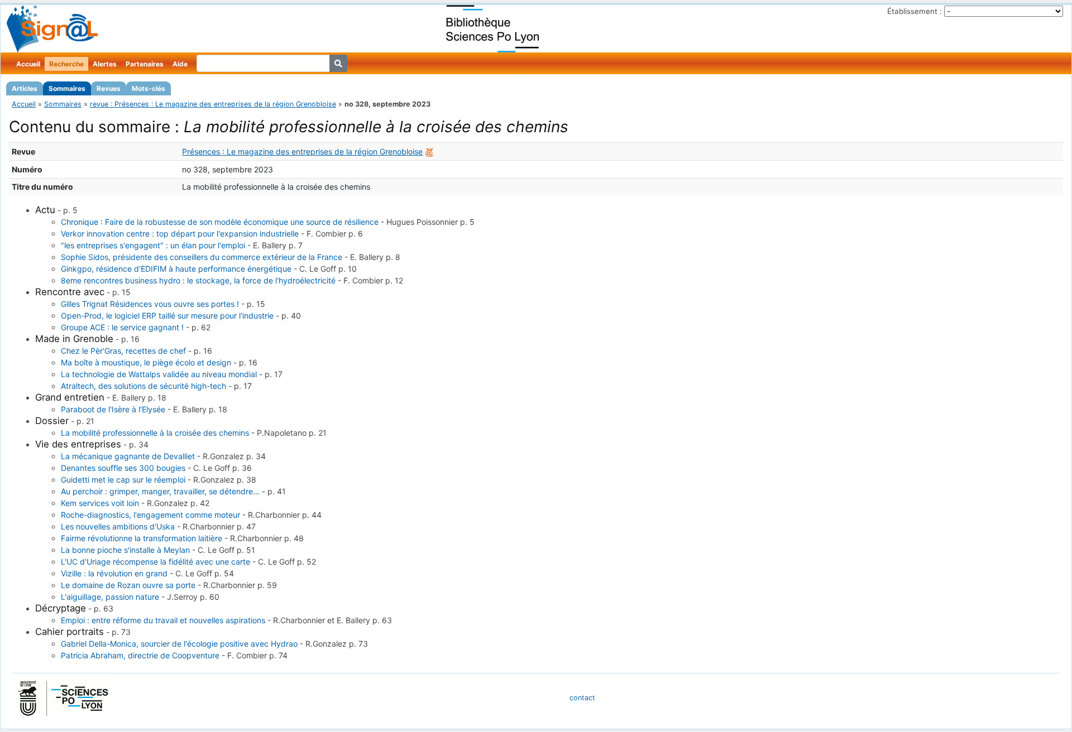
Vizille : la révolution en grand (114, 573)
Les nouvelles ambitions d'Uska (118, 526)
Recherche (66, 64)
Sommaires (67, 88)
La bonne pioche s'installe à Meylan (125, 550)
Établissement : (914, 11)
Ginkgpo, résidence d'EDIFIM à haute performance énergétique (176, 268)
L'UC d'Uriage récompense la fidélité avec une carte (155, 561)
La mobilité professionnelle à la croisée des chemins (155, 432)
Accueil (28, 64)
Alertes (105, 64)
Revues (109, 88)
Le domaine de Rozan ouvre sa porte (128, 585)
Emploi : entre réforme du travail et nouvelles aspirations (163, 620)
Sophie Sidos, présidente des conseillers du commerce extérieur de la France (201, 257)
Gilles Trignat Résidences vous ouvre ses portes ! (150, 304)
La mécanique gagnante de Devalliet (128, 456)
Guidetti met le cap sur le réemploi (123, 479)
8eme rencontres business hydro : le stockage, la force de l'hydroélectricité (198, 280)
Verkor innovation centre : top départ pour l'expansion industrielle (180, 233)
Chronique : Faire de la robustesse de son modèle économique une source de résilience (220, 222)
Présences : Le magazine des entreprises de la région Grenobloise (302, 151)
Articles (24, 88)
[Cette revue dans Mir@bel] (429, 151)
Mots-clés (148, 88)
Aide (180, 64)
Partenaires (145, 64)
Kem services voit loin (100, 503)
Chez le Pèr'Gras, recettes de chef (123, 350)
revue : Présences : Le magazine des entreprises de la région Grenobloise (213, 104)
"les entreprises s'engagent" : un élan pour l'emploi (153, 245)
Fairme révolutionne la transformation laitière (141, 538)
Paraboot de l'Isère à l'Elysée (113, 409)
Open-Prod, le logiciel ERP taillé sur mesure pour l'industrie (167, 315)
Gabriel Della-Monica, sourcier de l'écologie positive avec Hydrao (179, 643)
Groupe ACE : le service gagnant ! (122, 327)
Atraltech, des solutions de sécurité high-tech (143, 386)
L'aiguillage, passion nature (110, 596)
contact (582, 698)
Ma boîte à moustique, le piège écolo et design (146, 362)
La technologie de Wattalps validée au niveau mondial (159, 374)
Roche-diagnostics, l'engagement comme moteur (150, 514)
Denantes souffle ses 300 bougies (123, 468)
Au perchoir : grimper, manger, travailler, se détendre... (160, 491)
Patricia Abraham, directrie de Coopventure (140, 655)
